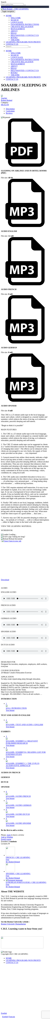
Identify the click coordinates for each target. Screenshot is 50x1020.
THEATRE (15, 40)
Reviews (9, 113)
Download (5, 580)
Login (3, 7)
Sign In (21, 1009)
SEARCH (15, 20)
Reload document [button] (15, 539)
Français (11, 1017)
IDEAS (14, 33)
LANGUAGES (17, 22)
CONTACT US (12, 44)
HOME (9, 16)
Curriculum (10, 111)
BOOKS (14, 37)
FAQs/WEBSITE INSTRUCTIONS (25, 24)
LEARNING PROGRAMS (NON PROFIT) (23, 42)
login (9, 835)
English (4, 1013)
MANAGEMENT (18, 29)
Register (9, 7)
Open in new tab (14, 541)
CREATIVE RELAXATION (22, 27)
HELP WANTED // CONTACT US (25, 35)
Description (10, 109)
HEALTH (5, 105)
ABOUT (14, 31)
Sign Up (14, 1009)
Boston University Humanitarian (13, 924)
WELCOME (16, 18)
